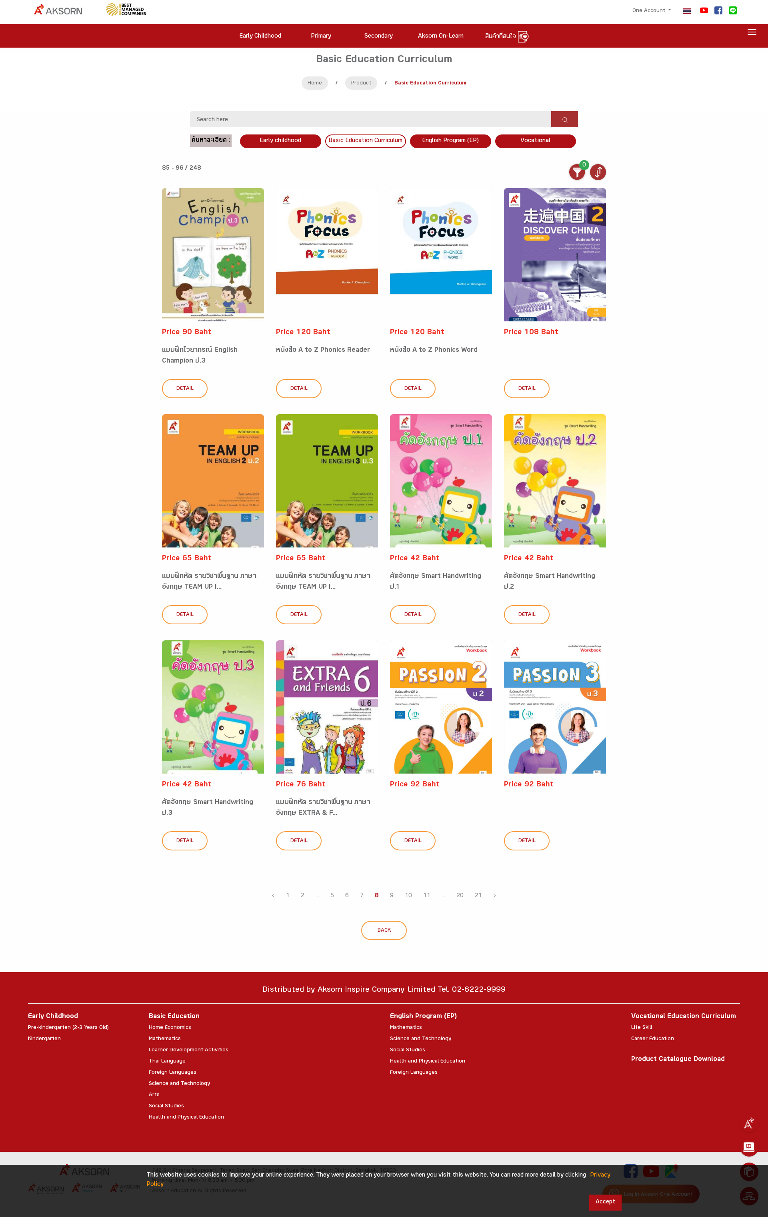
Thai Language (167, 1061)
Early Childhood (53, 1017)
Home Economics (170, 1028)
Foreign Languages (172, 1073)
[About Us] (749, 1123)
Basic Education (174, 1017)
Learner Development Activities (188, 1050)
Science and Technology (179, 1084)
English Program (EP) (450, 141)
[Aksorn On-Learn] (749, 1147)
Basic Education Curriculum (365, 141)
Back (384, 930)
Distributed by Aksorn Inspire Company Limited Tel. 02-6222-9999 (384, 990)
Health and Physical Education (186, 1117)
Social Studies (166, 1106)
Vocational (535, 141)
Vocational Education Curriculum (683, 1017)
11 (426, 896)
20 (460, 896)
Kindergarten (44, 1039)
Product (361, 83)
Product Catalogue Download (678, 1060)
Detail (185, 389)
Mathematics (165, 1039)
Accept (605, 1202)
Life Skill (641, 1028)
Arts (154, 1095)
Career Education (652, 1039)
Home (315, 83)
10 (408, 896)
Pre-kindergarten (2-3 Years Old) (68, 1028)
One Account (649, 11)
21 (478, 896)
